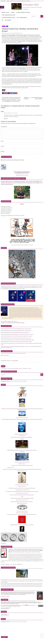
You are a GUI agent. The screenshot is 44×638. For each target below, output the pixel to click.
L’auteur (12, 12)
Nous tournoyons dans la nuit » (9, 15)
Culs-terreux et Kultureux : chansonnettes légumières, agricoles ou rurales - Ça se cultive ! (17, 346)
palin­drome (34, 514)
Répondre (6, 118)
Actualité (3, 26)
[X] (9, 93)
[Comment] (3, 93)
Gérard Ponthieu (10, 33)
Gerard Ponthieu (4, 336)
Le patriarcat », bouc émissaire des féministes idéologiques (19, 0)
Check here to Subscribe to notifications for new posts (13, 160)
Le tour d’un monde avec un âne (8, 17)
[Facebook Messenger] (14, 93)
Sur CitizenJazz (8, 20)
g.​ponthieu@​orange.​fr (17, 368)
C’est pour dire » (3, 605)
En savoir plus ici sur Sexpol (5, 596)
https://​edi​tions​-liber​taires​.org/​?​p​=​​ (19, 551)
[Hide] (0, 9)
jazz (7, 26)
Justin (2, 111)
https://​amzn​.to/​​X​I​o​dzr (36, 551)
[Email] (5, 93)
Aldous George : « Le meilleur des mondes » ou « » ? (22, 334)
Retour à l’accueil (5, 12)
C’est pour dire (31, 4)
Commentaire (4, 126)
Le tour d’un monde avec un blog (23, 12)
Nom (2, 141)
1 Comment (20, 33)
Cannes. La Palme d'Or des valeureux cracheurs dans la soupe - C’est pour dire (15, 343)
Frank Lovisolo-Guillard (5, 334)
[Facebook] (7, 93)
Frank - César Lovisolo (5, 339)
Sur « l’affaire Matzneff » (22, 17)
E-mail (2, 146)
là (40, 86)
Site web (2, 151)
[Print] (16, 93)
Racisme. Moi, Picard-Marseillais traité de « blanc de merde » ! (20, 328)
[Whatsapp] (12, 93)
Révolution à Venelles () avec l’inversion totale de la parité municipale (33, 98)
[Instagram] (10, 93)
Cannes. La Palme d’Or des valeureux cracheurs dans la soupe (20, 336)
